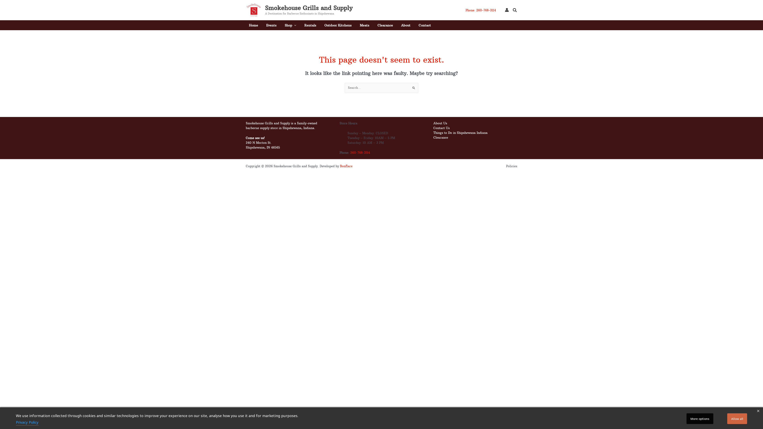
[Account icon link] (507, 10)
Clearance (385, 25)
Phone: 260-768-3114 (481, 10)
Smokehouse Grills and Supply (309, 8)
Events (271, 25)
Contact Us (441, 128)
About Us (440, 123)
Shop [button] (288, 25)
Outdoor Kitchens (338, 25)
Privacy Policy (27, 422)
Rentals (310, 25)
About (406, 25)
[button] (515, 11)
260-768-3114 (360, 153)
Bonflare (346, 166)
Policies (511, 166)
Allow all (737, 419)
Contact (425, 25)
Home (253, 25)
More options (699, 419)
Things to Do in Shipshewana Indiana (460, 133)
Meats (364, 25)
